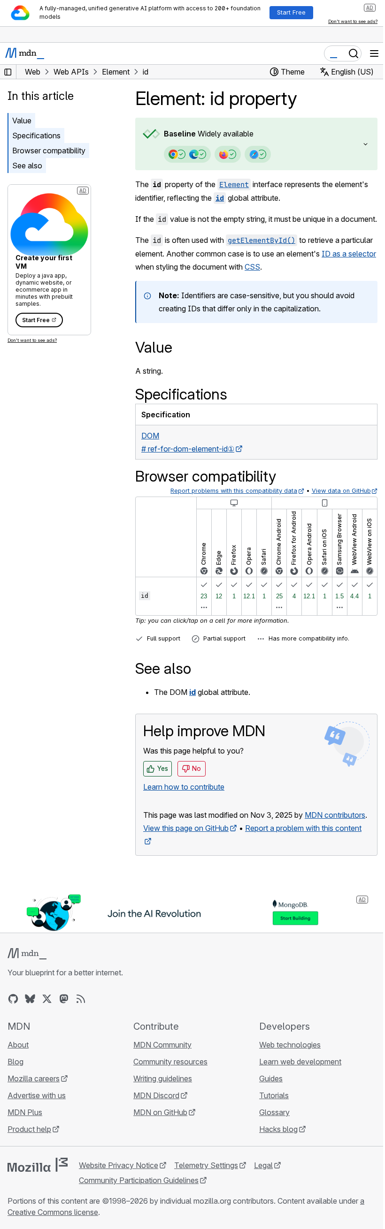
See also (27, 165)
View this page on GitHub (186, 854)
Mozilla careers (34, 1103)
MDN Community (160, 1070)
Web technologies (285, 1070)
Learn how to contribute (183, 800)
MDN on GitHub (158, 1137)
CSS (298, 280)
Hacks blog (273, 1154)
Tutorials (269, 1120)
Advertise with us (37, 1120)
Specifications (36, 135)
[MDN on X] (47, 1024)
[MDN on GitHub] (13, 1024)
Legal (263, 1190)
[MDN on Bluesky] (30, 1024)
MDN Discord (154, 1120)
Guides (266, 1103)
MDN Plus (25, 1137)
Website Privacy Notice (118, 1190)
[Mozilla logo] (38, 1190)
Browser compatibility (48, 150)
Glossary (269, 1137)
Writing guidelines (160, 1103)
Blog (15, 1087)
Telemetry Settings (206, 1190)
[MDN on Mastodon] (63, 1024)
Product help (29, 1154)
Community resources (168, 1087)
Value (21, 120)
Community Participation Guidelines (139, 1205)
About (18, 1070)
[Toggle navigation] (374, 53)
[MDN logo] (27, 979)
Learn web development (295, 1087)
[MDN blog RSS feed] (80, 1024)
